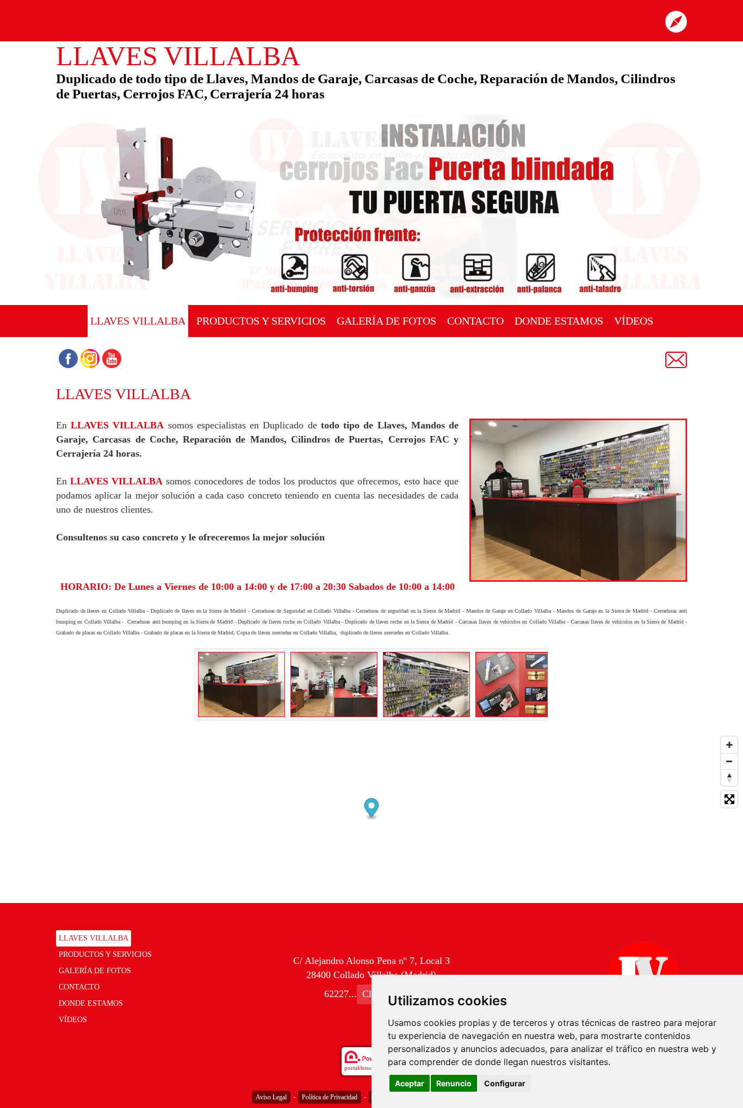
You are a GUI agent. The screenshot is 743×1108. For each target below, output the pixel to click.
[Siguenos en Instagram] (90, 358)
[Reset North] (729, 777)
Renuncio (454, 1083)
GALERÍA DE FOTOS (386, 321)
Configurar (504, 1083)
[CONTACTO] (676, 359)
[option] (241, 684)
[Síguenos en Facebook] (68, 358)
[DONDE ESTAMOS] (676, 21)
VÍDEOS (633, 321)
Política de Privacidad (329, 1097)
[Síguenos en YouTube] (111, 358)
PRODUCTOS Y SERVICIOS (261, 321)
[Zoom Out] (729, 761)
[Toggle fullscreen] (729, 799)
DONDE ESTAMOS (559, 321)
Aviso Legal (271, 1097)
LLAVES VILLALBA (137, 321)
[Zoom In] (729, 745)
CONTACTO (475, 321)
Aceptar (409, 1083)
